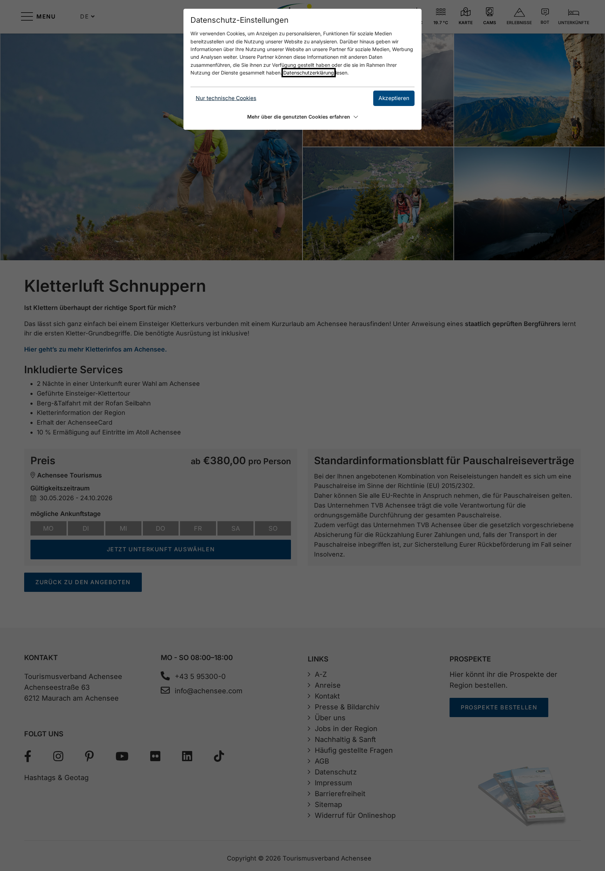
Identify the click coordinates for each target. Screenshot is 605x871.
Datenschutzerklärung (308, 73)
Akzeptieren (393, 98)
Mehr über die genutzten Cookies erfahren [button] (298, 117)
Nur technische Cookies (226, 98)
